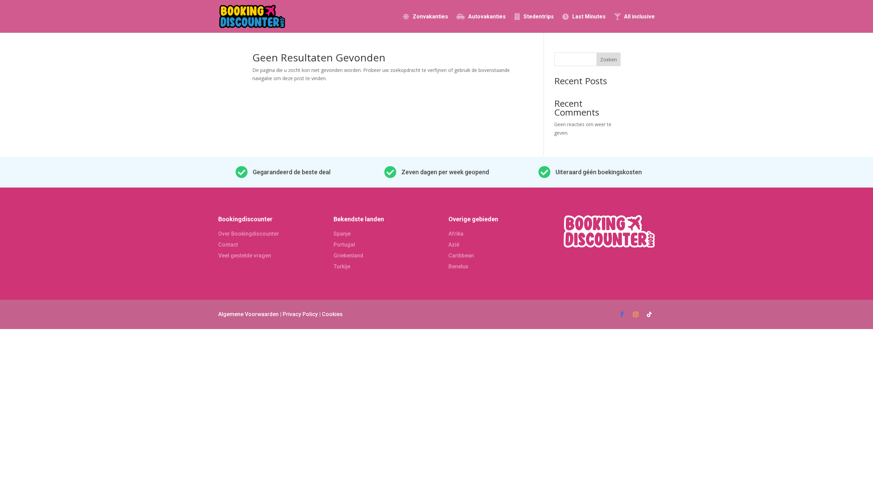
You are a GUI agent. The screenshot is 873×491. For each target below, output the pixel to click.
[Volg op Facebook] (622, 314)
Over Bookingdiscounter (248, 233)
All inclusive (639, 17)
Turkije (342, 266)
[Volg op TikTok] (649, 314)
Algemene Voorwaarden (248, 314)
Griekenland (348, 255)
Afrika (455, 233)
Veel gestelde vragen (244, 255)
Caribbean (461, 255)
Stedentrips (538, 17)
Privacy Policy (300, 314)
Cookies (332, 314)
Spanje (342, 233)
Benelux (458, 266)
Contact (228, 244)
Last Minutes (589, 17)
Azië (453, 244)
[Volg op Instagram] (635, 314)
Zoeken (608, 59)
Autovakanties (487, 17)
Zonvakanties (430, 17)
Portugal (344, 244)
